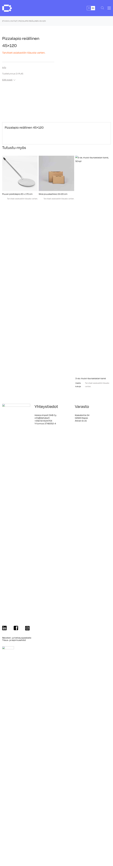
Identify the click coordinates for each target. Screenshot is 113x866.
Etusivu (6, 21)
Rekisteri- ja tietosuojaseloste (16, 637)
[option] (93, 8)
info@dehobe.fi (42, 418)
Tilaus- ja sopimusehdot (14, 640)
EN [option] (93, 8)
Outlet (14, 21)
